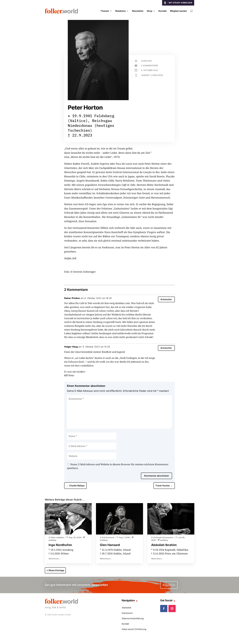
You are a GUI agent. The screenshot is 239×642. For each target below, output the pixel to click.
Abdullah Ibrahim (164, 545)
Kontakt (162, 11)
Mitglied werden (178, 11)
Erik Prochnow (108, 537)
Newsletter (137, 11)
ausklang (146, 61)
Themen (104, 11)
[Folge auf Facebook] (163, 608)
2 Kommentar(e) (149, 65)
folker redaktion (57, 537)
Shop (149, 11)
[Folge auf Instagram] (172, 608)
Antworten (166, 299)
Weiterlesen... (55, 559)
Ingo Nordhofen (60, 545)
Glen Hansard (110, 545)
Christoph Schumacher (163, 537)
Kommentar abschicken (156, 475)
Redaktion (120, 11)
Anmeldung (169, 584)
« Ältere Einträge (55, 570)
